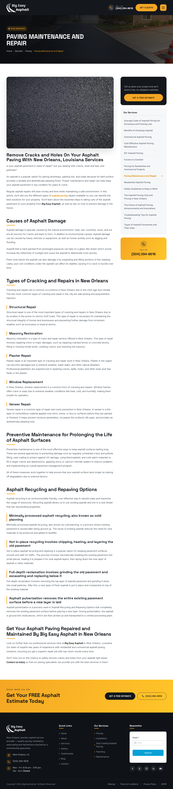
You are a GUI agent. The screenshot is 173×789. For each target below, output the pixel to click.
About (64, 738)
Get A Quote (146, 7)
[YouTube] (160, 768)
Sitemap (111, 784)
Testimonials (67, 753)
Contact (65, 764)
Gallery (64, 748)
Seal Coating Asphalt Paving (106, 745)
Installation (101, 738)
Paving (28, 51)
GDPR (164, 784)
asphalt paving (60, 195)
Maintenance (102, 756)
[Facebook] (132, 768)
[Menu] (163, 7)
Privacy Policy (150, 784)
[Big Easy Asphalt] (17, 7)
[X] (139, 768)
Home (9, 51)
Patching (100, 751)
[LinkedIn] (153, 768)
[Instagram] (146, 768)
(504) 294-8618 (144, 254)
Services (19, 51)
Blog (63, 758)
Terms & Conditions (129, 784)
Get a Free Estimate (143, 97)
